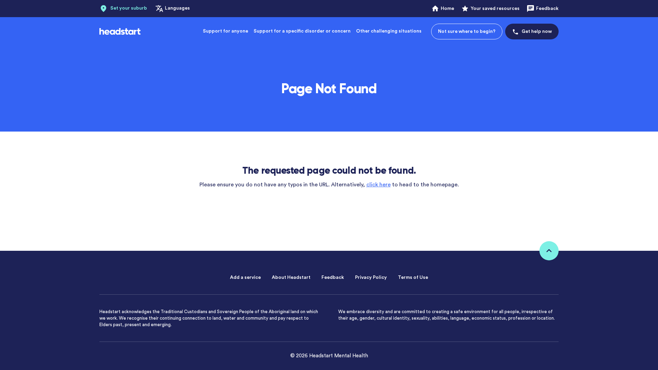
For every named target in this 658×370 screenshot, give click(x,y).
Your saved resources (495, 8)
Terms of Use (413, 277)
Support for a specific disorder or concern (302, 31)
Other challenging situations (389, 31)
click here (378, 184)
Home (447, 8)
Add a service (245, 277)
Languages (177, 8)
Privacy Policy (371, 277)
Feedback (547, 8)
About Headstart (291, 277)
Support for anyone (225, 31)
